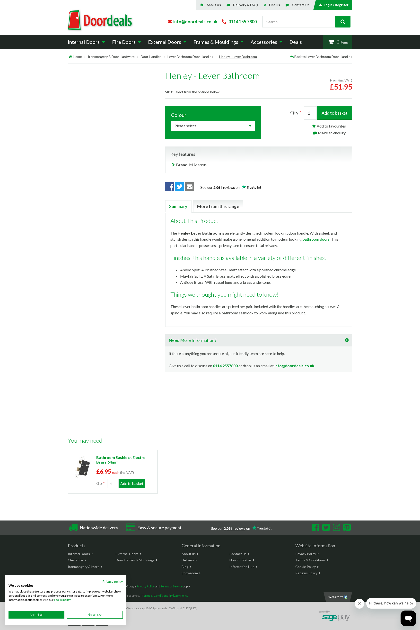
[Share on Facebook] (169, 186)
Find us (274, 5)
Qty (99, 483)
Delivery (188, 560)
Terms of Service (172, 586)
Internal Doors (79, 554)
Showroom (190, 573)
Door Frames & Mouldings (135, 560)
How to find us (240, 560)
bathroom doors (316, 239)
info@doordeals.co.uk (294, 365)
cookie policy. (62, 600)
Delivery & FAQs (245, 5)
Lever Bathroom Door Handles (190, 57)
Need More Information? (192, 340)
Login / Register (336, 5)
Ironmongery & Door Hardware (111, 57)
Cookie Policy (305, 567)
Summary (178, 206)
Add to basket (335, 113)
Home (77, 57)
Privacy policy (112, 581)
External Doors (127, 554)
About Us (214, 5)
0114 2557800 (225, 365)
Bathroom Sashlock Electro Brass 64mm (121, 459)
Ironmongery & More (83, 567)
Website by (335, 597)
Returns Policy (306, 573)
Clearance (75, 560)
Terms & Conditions (310, 560)
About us (189, 554)
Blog (185, 567)
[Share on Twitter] (179, 186)
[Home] (70, 57)
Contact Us (300, 5)
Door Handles (151, 57)
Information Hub (241, 567)
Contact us (237, 554)
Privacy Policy (305, 554)
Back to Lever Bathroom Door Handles (323, 57)
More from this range (218, 206)
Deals (295, 42)
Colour (178, 115)
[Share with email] (189, 186)
